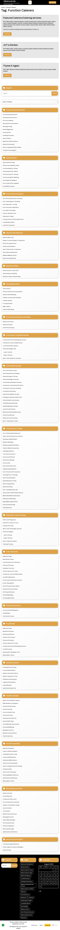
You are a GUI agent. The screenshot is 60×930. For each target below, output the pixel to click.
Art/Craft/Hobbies (8, 120)
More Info (7, 34)
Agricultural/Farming (9, 162)
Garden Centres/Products (10, 673)
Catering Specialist (12, 23)
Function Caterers (25, 24)
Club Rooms (23, 917)
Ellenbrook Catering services (27, 69)
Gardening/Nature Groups (10, 406)
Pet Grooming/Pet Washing (11, 177)
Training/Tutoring (8, 544)
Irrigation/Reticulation (9, 682)
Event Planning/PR (8, 583)
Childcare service (25, 909)
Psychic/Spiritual (8, 736)
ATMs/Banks (6, 613)
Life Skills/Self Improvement (11, 724)
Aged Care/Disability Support (11, 700)
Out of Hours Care (25, 894)
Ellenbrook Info (10, 1)
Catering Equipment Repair (44, 21)
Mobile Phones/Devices (10, 814)
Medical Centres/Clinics (10, 733)
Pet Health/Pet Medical (10, 180)
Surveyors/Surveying (9, 504)
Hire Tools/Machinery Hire (10, 489)
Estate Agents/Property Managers (13, 847)
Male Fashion (7, 306)
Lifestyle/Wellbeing (8, 727)
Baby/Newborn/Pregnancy (10, 703)
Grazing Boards (34, 24)
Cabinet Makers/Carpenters (11, 448)
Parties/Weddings (8, 595)
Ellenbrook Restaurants (26, 915)
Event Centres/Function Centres (12, 580)
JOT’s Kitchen (10, 45)
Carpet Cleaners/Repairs (10, 751)
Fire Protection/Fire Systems (11, 472)
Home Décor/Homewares (10, 763)
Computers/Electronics (10, 799)
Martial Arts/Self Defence (10, 141)
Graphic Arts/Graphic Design (11, 805)
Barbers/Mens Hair (8, 237)
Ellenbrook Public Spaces (27, 864)
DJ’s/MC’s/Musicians (9, 577)
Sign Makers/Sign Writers (10, 501)
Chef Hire (19, 23)
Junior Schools (8, 352)
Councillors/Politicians (9, 391)
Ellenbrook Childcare (26, 875)
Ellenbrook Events (8, 321)
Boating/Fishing (7, 126)
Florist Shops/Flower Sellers (11, 586)
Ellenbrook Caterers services (40, 23)
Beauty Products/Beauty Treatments (14, 240)
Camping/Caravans (8, 135)
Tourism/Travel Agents (9, 150)
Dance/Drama (7, 138)
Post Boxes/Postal (8, 823)
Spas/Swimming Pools (9, 688)
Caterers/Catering (8, 565)
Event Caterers (16, 24)
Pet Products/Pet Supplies (11, 183)
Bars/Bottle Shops (8, 559)
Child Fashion (7, 288)
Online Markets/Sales (9, 820)
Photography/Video (8, 598)
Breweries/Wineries (8, 634)
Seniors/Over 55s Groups (10, 418)
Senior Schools (8, 355)
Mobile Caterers (51, 24)
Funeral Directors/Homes (10, 589)
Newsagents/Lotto (8, 817)
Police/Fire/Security (9, 327)
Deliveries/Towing (8, 216)
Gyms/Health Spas (8, 721)
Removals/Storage (8, 829)
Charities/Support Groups (10, 376)
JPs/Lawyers (6, 811)
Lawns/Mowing (7, 685)
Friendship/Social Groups (10, 403)
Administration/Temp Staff (11, 270)
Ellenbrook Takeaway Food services (27, 885)
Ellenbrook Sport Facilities (27, 888)
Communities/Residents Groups (12, 382)
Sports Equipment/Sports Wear (12, 147)
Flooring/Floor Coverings (10, 474)
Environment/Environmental (11, 802)
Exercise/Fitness (8, 715)
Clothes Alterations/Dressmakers (12, 291)
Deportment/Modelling (9, 294)
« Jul (40, 891)
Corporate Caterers (28, 23)
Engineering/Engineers (9, 469)
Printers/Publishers (8, 826)
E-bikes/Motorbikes (8, 222)
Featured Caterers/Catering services (22, 18)
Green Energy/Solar (8, 483)
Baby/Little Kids (7, 793)
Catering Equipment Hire (30, 21)
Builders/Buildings (8, 442)
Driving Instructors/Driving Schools (13, 219)
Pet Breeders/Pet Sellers (10, 171)
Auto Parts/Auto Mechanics (11, 207)
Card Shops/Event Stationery (11, 562)
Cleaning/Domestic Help (10, 754)
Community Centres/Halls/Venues (13, 342)
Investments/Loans (8, 616)
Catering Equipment (19, 21)
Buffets (11, 21)
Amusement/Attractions (10, 117)
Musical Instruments (9, 144)
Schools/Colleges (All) (9, 348)
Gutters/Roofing (7, 486)
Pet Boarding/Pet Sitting (10, 168)
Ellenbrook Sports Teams (27, 870)
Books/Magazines (8, 129)
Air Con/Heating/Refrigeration (11, 433)
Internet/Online (7, 808)
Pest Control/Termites (9, 772)
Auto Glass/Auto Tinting (10, 204)
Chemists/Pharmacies (9, 706)
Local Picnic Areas (25, 878)
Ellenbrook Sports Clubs (26, 872)
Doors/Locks (6, 463)
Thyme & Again (11, 65)
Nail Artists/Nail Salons (9, 258)
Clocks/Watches (7, 796)
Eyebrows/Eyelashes (9, 246)
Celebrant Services (8, 568)
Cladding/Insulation (8, 451)
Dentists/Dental (7, 709)
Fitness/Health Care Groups (11, 400)
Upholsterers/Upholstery (10, 778)
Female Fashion (7, 300)
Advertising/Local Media (10, 273)
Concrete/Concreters (9, 454)
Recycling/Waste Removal (10, 775)
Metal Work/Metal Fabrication (11, 495)
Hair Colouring (24, 906)
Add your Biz (52, 2)
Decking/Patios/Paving (9, 667)
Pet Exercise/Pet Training (10, 174)
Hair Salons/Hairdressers (10, 252)
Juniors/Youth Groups (9, 409)
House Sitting (7, 850)
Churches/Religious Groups (11, 379)
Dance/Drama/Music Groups (11, 394)
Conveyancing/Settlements (11, 844)
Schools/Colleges (8, 531)
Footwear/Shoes (8, 303)
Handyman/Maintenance (10, 760)
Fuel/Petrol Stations (9, 225)
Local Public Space (25, 903)
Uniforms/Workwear (8, 309)
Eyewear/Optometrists (9, 718)
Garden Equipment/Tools (10, 676)
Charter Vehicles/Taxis (9, 213)
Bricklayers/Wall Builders (10, 439)
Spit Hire (10, 26)
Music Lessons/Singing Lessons (12, 528)
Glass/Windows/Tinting (9, 480)
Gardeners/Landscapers (10, 679)
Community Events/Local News (12, 388)
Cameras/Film (7, 132)
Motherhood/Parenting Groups (12, 412)
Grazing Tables (42, 24)
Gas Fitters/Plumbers (9, 477)
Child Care (23, 891)
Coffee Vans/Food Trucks (10, 571)
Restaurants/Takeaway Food (11, 652)
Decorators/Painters (9, 457)
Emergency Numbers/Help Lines (12, 397)
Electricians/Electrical (9, 466)
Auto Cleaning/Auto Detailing (11, 201)
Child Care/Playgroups (9, 519)
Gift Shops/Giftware (9, 592)
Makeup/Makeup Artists (10, 255)
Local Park (31, 897)
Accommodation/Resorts (10, 114)
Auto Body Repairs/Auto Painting (12, 198)
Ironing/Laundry (7, 769)
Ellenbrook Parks (25, 867)
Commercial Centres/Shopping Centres (14, 339)
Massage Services (8, 730)
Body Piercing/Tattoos (9, 243)
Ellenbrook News (8, 324)
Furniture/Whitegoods (9, 757)
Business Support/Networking (11, 276)
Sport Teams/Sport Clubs (10, 421)
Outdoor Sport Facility (26, 900)
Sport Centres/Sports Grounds (12, 358)
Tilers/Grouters (7, 507)
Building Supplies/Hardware (11, 445)
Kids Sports (23, 897)
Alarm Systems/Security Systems (13, 436)
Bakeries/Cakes (7, 556)
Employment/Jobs (8, 525)
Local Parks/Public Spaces (10, 345)
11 (43, 876)
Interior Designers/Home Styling (12, 766)
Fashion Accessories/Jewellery (12, 297)
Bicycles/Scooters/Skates (10, 123)
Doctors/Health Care (9, 712)
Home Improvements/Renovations (13, 492)
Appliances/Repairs (8, 748)
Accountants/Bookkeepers (10, 610)
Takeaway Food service (26, 881)
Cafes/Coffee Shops (9, 637)
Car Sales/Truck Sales (9, 210)
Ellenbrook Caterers (38, 48)
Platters (5, 26)
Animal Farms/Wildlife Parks (11, 165)
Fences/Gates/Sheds (9, 670)
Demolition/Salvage (8, 460)
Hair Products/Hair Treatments (12, 249)
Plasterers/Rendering (9, 498)
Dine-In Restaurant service (27, 912)
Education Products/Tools (10, 522)
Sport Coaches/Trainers (10, 541)
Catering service (18, 48)
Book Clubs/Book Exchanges (11, 373)
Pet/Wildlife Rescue (9, 186)
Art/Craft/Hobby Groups (10, 370)
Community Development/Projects (13, 385)
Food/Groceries (7, 649)
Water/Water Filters (8, 655)
